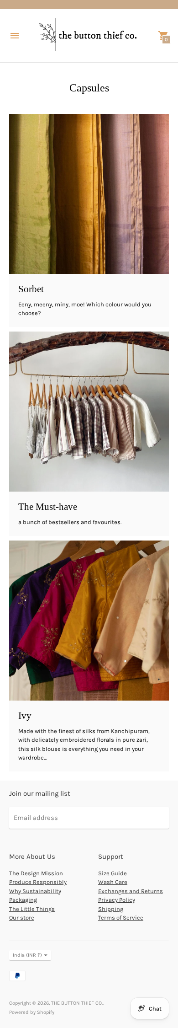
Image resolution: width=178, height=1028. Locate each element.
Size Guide (112, 873)
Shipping (110, 908)
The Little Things (32, 908)
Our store (21, 917)
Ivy (24, 715)
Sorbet (31, 289)
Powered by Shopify (31, 1012)
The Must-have (47, 506)
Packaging (23, 899)
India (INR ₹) (27, 955)
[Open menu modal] (14, 35)
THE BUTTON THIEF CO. (77, 1003)
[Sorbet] (89, 194)
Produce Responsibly (38, 881)
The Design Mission (36, 873)
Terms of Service (120, 917)
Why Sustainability (35, 891)
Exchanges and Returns (130, 891)
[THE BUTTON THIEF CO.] (89, 35)
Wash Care (112, 881)
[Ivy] (89, 621)
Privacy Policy (116, 899)
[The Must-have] (89, 412)
